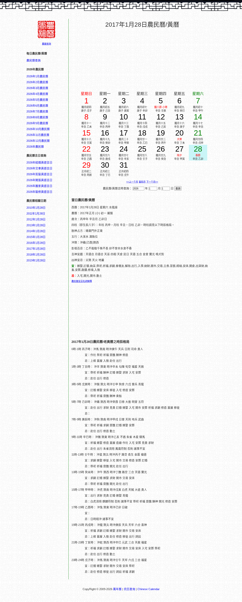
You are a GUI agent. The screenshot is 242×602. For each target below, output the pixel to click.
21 (198, 133)
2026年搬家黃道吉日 (39, 185)
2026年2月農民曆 (37, 82)
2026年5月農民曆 (37, 99)
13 (179, 117)
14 (198, 117)
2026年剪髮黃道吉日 (39, 174)
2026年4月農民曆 (37, 93)
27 (179, 149)
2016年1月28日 (36, 242)
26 (161, 149)
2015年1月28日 (36, 237)
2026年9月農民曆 (37, 123)
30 (105, 165)
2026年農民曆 (35, 146)
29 (86, 165)
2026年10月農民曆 (38, 129)
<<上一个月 (132, 182)
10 (123, 117)
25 (142, 149)
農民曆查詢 (33, 60)
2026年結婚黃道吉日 (39, 162)
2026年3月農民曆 (37, 88)
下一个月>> (152, 182)
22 (86, 149)
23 (105, 149)
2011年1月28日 (35, 213)
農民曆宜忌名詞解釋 (81, 281)
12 (161, 117)
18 (142, 133)
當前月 (142, 182)
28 (198, 149)
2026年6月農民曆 (37, 105)
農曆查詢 (46, 44)
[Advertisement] (41, 443)
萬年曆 (117, 589)
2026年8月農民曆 (37, 117)
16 (105, 133)
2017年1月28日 (36, 248)
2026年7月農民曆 (37, 111)
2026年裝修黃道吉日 (39, 191)
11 (142, 117)
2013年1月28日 (36, 225)
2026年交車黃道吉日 (39, 168)
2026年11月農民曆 (37, 134)
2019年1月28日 (36, 260)
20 (179, 133)
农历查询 (129, 589)
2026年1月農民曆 (37, 76)
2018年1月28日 (36, 254)
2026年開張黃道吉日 (39, 180)
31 (123, 165)
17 (123, 133)
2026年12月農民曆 (38, 140)
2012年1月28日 (36, 219)
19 (161, 133)
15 (86, 133)
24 (123, 149)
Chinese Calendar (148, 589)
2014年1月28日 (36, 231)
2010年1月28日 (36, 207)
